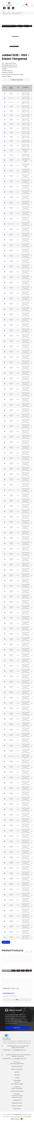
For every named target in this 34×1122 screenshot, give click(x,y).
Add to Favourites (17, 80)
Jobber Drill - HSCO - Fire (11, 988)
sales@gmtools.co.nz (20, 1050)
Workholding (17, 1080)
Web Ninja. (28, 1116)
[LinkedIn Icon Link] (13, 8)
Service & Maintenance (17, 1091)
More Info (5, 94)
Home (4, 12)
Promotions (17, 1094)
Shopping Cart (17, 1100)
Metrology (17, 1075)
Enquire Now (17, 1027)
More (17, 999)
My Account (23, 6)
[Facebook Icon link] (4, 8)
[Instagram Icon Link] (8, 8)
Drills (13, 12)
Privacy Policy (17, 1108)
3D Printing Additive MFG (17, 1063)
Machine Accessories (17, 1069)
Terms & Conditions (17, 1106)
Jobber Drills (20, 12)
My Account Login (17, 1097)
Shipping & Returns (17, 1103)
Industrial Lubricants (17, 1066)
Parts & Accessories (17, 1088)
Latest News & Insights (17, 1084)
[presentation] (27, 951)
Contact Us (17, 1087)
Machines (17, 1072)
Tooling (9, 12)
